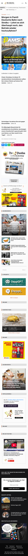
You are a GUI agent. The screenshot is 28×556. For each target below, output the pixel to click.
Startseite (4, 14)
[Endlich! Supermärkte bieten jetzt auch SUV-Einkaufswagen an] (6, 247)
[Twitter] (6, 145)
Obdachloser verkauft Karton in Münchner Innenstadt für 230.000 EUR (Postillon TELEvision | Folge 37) (13, 454)
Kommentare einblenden (14, 180)
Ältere (23, 269)
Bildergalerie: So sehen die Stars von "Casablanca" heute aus (18, 254)
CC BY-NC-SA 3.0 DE (9, 553)
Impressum (12, 546)
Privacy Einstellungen (10, 547)
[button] (2, 3)
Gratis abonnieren (14, 488)
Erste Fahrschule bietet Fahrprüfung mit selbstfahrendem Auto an (17, 261)
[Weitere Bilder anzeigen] (14, 332)
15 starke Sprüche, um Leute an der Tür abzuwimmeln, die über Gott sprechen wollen (18, 514)
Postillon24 (14, 549)
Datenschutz (19, 546)
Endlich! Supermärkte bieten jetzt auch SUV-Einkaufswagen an (18, 247)
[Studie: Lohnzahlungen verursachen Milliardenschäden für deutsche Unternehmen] (5, 500)
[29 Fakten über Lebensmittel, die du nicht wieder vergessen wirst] (6, 240)
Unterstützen (20, 547)
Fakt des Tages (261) (16, 505)
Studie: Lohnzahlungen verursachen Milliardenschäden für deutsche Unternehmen (18, 499)
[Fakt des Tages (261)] (5, 507)
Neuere (4, 269)
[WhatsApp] (9, 145)
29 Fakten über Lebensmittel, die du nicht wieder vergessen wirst (18, 239)
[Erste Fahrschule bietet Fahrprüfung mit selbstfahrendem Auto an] (6, 262)
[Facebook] (3, 145)
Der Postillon (14, 552)
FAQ (7, 546)
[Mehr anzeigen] (3, 147)
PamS (8, 14)
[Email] (12, 145)
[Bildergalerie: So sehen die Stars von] (6, 255)
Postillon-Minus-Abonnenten (15, 399)
